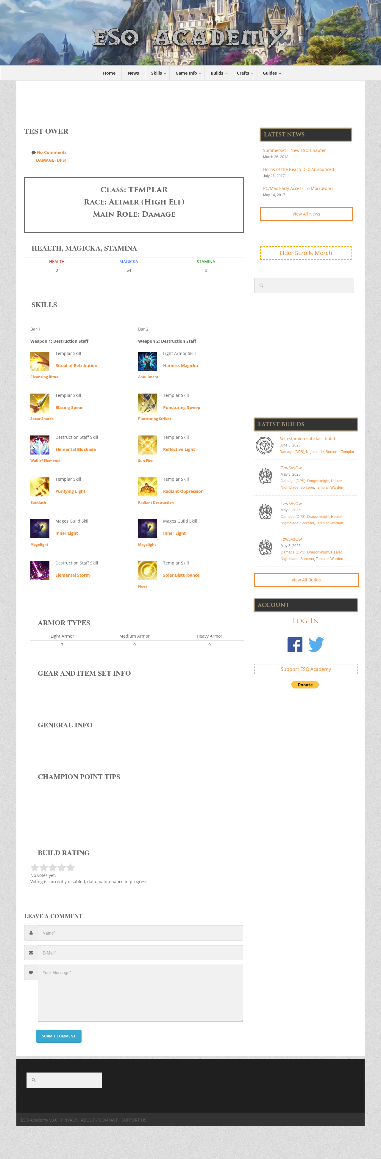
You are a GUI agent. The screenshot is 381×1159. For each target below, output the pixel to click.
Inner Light (66, 533)
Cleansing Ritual (45, 376)
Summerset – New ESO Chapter (294, 150)
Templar (347, 452)
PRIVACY (69, 1120)
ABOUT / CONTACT (99, 1120)
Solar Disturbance (181, 575)
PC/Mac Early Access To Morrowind (298, 188)
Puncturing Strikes (154, 418)
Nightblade (315, 452)
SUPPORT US (133, 1120)
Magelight (39, 544)
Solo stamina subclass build (307, 438)
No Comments (52, 152)
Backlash (38, 502)
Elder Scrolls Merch (305, 253)
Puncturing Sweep (181, 407)
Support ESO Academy (306, 669)
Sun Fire (145, 460)
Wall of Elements (45, 460)
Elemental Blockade (75, 449)
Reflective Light (179, 449)
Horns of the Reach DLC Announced (298, 169)
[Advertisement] (190, 100)
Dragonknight (318, 481)
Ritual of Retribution (76, 365)
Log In (305, 620)
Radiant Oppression (183, 491)
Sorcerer (332, 452)
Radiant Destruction (156, 502)
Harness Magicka (180, 365)
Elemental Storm (72, 575)
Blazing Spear (69, 407)
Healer (336, 481)
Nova (142, 586)
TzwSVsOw (291, 468)
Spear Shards (42, 418)
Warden (336, 487)
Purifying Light (70, 491)
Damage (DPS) (51, 160)
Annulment (148, 376)
